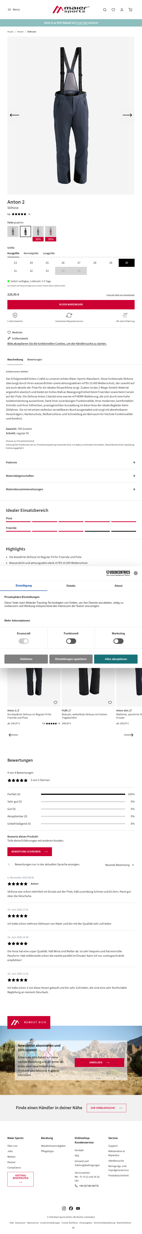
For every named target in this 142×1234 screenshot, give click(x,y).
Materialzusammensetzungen (24, 489)
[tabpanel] (71, 267)
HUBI (65, 710)
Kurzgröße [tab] (13, 253)
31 (15, 271)
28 (94, 263)
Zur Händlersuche (103, 1108)
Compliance (14, 1168)
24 (31, 263)
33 (47, 271)
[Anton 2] (70, 115)
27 (78, 263)
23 (15, 263)
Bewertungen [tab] (20, 760)
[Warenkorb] (130, 9)
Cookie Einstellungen (50, 1222)
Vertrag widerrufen (20, 1177)
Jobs (10, 1151)
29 (110, 263)
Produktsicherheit (118, 1175)
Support (113, 1146)
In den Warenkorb (71, 304)
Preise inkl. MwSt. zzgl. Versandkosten (120, 295)
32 (31, 271)
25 (47, 263)
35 (82, 271)
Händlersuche (116, 1161)
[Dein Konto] (122, 9)
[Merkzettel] (113, 9)
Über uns (12, 1146)
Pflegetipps (47, 1151)
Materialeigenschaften (20, 476)
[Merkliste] (55, 702)
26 (63, 263)
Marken (11, 1157)
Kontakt (79, 1150)
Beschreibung (15, 359)
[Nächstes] (127, 115)
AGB (11, 1222)
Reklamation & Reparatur (116, 1153)
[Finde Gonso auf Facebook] (71, 1208)
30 (126, 263)
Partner (11, 1162)
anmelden (95, 1062)
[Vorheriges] (14, 115)
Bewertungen (34, 359)
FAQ (77, 1156)
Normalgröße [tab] (31, 253)
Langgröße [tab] (49, 253)
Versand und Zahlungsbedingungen (87, 1163)
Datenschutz (33, 1222)
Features (11, 462)
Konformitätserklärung (104, 1222)
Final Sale (82, 23)
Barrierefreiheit (124, 1222)
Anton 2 (12, 710)
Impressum (20, 1222)
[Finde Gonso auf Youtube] (78, 1208)
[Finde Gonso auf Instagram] (64, 1208)
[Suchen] (105, 9)
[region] (71, 115)
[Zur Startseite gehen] (71, 9)
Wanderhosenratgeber (53, 1146)
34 (66, 271)
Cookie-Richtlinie (70, 1222)
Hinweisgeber (85, 1222)
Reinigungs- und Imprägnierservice (118, 1168)
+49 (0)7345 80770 (89, 1186)
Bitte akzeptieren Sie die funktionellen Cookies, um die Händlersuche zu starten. (57, 344)
